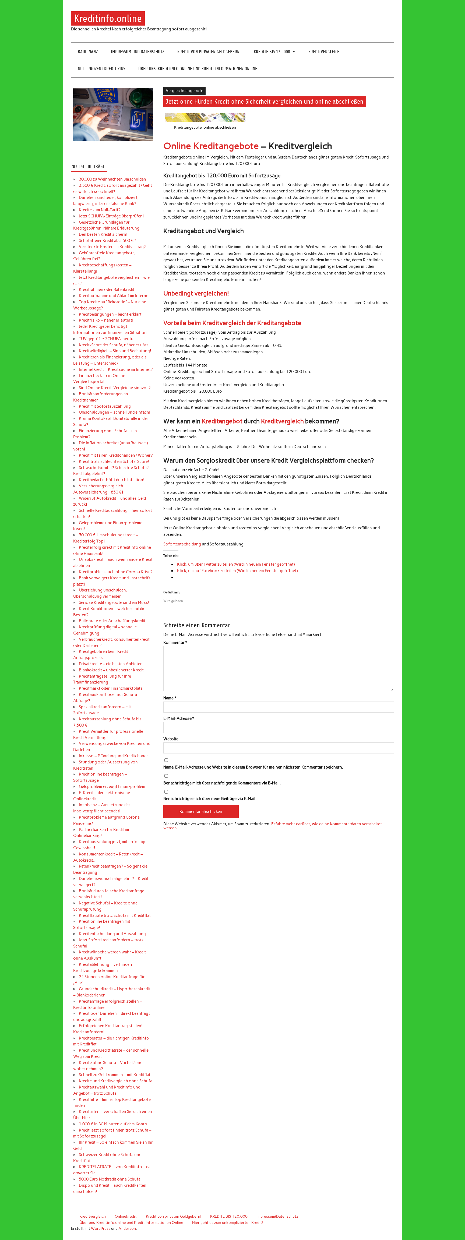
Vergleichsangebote (184, 90)
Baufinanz (88, 51)
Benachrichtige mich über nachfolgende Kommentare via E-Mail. (222, 783)
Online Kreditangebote (211, 146)
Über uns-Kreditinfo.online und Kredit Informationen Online (197, 68)
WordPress (100, 1228)
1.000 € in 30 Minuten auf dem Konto (113, 1124)
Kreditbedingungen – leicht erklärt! (111, 314)
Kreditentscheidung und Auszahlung (112, 933)
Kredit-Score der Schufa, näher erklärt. (114, 345)
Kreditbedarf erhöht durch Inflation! (112, 479)
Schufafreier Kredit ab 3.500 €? (107, 240)
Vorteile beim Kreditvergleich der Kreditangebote (232, 323)
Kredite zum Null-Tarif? (99, 209)
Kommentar (175, 643)
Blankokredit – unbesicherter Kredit (111, 670)
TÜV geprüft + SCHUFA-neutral (107, 338)
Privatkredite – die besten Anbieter (110, 663)
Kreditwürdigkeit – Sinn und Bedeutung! (115, 350)
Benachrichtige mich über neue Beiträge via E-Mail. (209, 799)
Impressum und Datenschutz (137, 51)
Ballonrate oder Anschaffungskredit (112, 620)
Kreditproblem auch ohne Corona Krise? (115, 571)
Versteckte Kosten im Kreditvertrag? (112, 246)
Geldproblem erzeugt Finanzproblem (112, 786)
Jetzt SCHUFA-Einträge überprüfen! (111, 216)
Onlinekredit (126, 1216)
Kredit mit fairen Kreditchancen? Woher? (116, 455)
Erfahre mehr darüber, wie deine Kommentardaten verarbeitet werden (272, 826)
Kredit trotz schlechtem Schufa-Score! (114, 461)
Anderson (127, 1228)
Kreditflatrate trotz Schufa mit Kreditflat (115, 915)
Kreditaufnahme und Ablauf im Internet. (115, 295)
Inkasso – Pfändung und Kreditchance (114, 755)
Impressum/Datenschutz (277, 1216)
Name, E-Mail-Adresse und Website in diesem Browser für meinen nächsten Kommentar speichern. (253, 767)
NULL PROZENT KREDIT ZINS (101, 68)
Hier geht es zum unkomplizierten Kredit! (227, 1222)
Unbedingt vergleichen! (196, 293)
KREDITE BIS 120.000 (272, 51)
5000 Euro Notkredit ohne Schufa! (110, 1179)
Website (170, 739)
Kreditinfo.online (108, 18)
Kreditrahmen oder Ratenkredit (106, 289)
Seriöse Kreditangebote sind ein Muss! (114, 602)
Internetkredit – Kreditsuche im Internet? (116, 369)
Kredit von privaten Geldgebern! (209, 51)
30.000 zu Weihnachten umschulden (112, 179)
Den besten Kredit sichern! (103, 234)
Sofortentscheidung (182, 544)
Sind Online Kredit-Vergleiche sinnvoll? (114, 387)
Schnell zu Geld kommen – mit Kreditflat (114, 1074)
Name (169, 698)
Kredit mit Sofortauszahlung (105, 406)
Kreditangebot (222, 421)
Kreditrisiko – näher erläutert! (106, 320)
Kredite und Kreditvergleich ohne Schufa (115, 1081)
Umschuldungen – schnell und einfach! (114, 412)
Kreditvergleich (324, 51)
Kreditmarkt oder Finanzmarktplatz (110, 688)
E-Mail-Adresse (178, 719)
